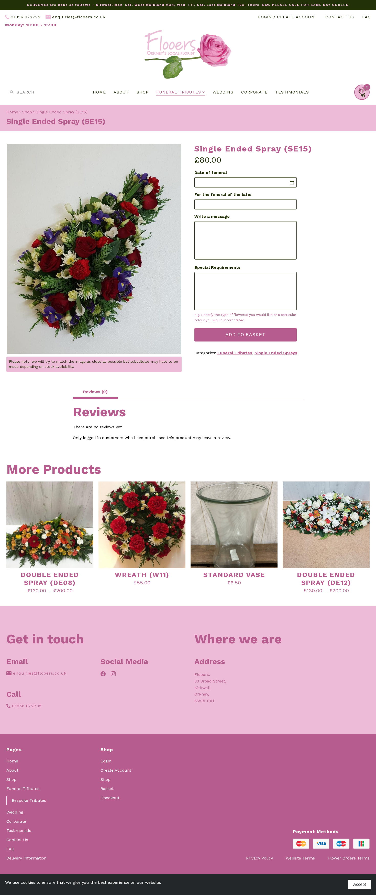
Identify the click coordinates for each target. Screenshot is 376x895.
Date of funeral (210, 173)
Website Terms (300, 858)
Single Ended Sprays (276, 352)
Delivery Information (26, 858)
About (121, 92)
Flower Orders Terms (349, 858)
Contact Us (340, 17)
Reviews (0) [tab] (95, 391)
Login (106, 761)
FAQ (366, 17)
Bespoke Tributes (29, 800)
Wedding (223, 92)
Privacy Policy (259, 858)
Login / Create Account (288, 17)
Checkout (110, 798)
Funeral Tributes (178, 92)
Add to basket (246, 335)
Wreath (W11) (142, 575)
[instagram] (113, 674)
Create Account (116, 770)
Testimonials (292, 92)
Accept (359, 884)
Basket (107, 789)
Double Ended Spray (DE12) (326, 578)
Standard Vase (234, 575)
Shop (143, 92)
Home (99, 92)
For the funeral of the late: (222, 195)
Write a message (212, 217)
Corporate (254, 92)
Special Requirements (217, 267)
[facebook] (103, 674)
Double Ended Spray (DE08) (50, 578)
